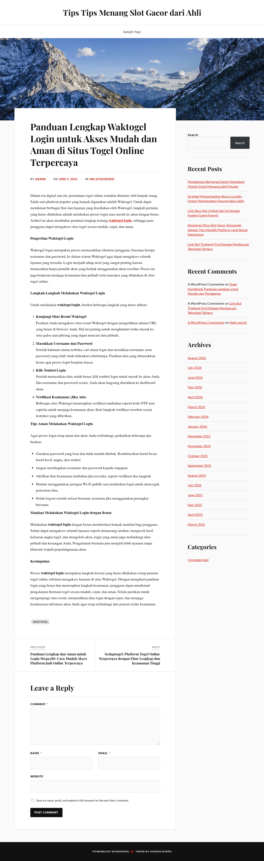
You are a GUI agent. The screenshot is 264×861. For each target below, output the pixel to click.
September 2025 (199, 465)
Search (193, 135)
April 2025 (195, 514)
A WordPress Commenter (206, 322)
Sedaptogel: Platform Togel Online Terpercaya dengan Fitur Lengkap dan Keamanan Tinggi (129, 658)
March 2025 (196, 524)
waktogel (40, 621)
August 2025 (197, 475)
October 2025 (198, 456)
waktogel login (120, 220)
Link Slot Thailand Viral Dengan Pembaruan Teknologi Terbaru (215, 308)
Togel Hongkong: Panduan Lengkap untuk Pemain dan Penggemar (213, 288)
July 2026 (195, 367)
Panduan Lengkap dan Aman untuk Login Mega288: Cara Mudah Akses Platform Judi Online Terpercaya (58, 658)
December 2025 (199, 436)
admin (40, 179)
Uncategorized (101, 179)
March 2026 (196, 407)
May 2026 (195, 387)
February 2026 (198, 416)
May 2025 (195, 505)
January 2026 (197, 426)
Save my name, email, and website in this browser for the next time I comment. (82, 800)
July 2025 (195, 485)
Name (36, 753)
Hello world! (238, 322)
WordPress (120, 851)
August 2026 (197, 358)
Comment (39, 704)
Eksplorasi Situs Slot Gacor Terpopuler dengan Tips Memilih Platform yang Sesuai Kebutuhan (218, 229)
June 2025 (195, 495)
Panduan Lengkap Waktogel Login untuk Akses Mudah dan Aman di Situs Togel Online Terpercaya (93, 144)
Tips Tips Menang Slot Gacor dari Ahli (132, 12)
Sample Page (132, 31)
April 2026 (195, 397)
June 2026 (195, 377)
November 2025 (199, 446)
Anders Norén (161, 851)
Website (36, 776)
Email (104, 753)
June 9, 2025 (68, 179)
